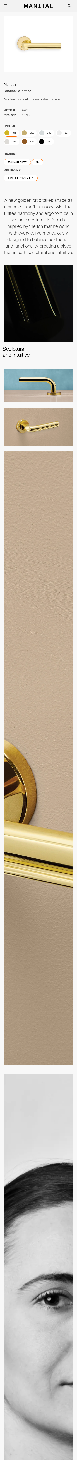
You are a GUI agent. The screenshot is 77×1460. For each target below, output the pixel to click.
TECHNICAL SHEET (17, 162)
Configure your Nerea (20, 178)
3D (37, 162)
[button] (5, 6)
